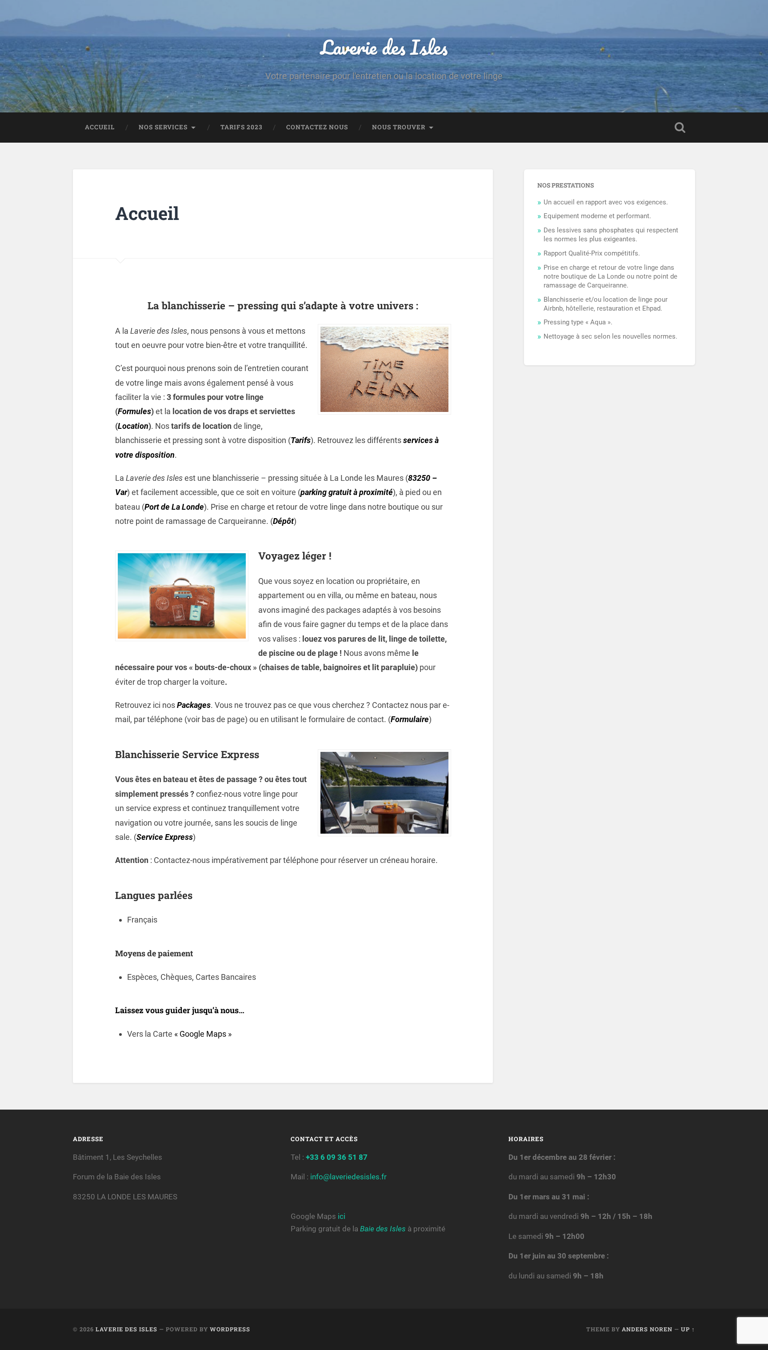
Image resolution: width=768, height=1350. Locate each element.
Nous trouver (398, 127)
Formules (134, 411)
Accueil (100, 127)
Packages (194, 705)
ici (341, 1216)
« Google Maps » (203, 1033)
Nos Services (163, 127)
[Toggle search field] (680, 127)
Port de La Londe (174, 506)
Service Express (164, 837)
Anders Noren (647, 1329)
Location (133, 426)
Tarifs (301, 440)
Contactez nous (317, 127)
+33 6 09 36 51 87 (337, 1157)
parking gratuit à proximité (346, 492)
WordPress (230, 1329)
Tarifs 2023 (241, 127)
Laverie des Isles (384, 47)
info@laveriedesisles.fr (347, 1176)
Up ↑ (688, 1329)
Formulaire (410, 719)
